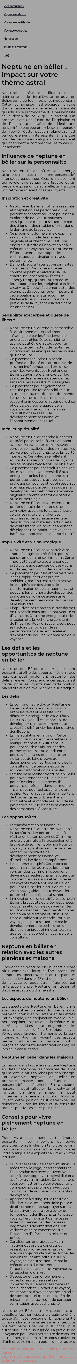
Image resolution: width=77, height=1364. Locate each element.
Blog (6, 55)
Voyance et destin (15, 14)
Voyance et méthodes (17, 22)
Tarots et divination (16, 47)
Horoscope (11, 38)
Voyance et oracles (15, 30)
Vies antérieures (14, 6)
